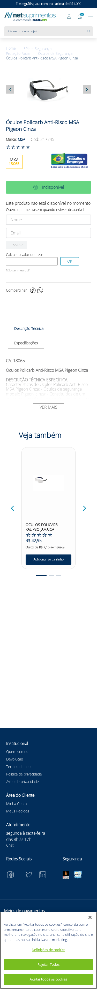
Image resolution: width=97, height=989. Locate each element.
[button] (13, 508)
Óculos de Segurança (55, 53)
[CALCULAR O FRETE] (69, 261)
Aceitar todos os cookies (48, 979)
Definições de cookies (48, 949)
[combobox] (48, 31)
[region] (48, 950)
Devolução (14, 759)
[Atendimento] (58, 17)
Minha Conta (16, 803)
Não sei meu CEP (18, 270)
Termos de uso (18, 766)
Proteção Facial (18, 53)
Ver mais (48, 407)
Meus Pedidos (17, 811)
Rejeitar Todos (49, 964)
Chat (10, 845)
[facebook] (33, 290)
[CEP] (32, 261)
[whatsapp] (40, 290)
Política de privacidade (24, 774)
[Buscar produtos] (90, 31)
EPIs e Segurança (37, 48)
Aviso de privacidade (22, 781)
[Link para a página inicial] (15, 48)
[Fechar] (90, 917)
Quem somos (17, 751)
